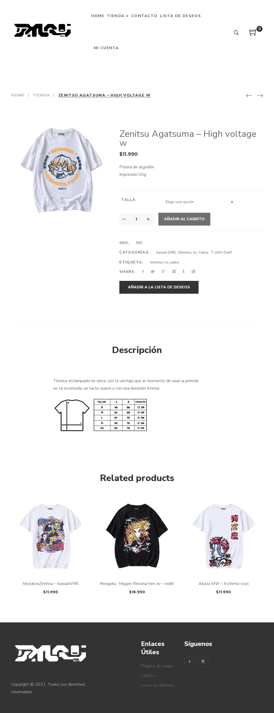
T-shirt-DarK (221, 252)
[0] (253, 34)
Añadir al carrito (184, 219)
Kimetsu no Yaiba (193, 252)
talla (128, 199)
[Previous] (249, 96)
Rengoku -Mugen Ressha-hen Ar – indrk (137, 584)
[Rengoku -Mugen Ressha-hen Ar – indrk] (137, 536)
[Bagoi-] (43, 32)
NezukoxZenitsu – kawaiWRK (50, 584)
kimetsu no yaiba (164, 262)
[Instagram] (203, 662)
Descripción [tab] (137, 350)
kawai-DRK (166, 252)
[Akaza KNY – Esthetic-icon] (223, 536)
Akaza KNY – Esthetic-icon (224, 584)
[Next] (260, 96)
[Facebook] (189, 662)
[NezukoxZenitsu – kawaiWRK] (50, 536)
